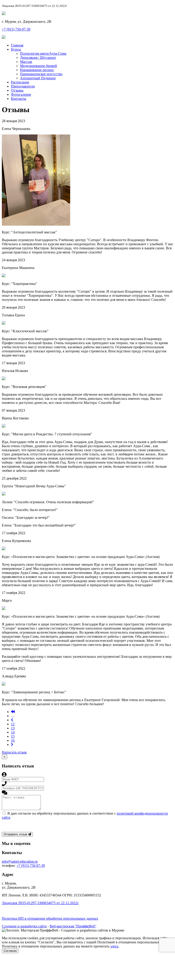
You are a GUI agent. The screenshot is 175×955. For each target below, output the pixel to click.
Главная (17, 45)
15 (13, 736)
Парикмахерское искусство (41, 74)
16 (13, 740)
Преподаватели (23, 86)
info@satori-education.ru (20, 861)
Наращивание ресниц (37, 70)
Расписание (20, 82)
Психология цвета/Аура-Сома (43, 53)
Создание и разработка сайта (24, 926)
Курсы (16, 49)
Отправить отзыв (16, 834)
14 (13, 732)
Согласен (10, 950)
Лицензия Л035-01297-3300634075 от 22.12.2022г (40, 903)
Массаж (26, 62)
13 (13, 728)
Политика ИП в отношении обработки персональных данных (50, 918)
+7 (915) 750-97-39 (16, 29)
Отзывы (17, 90)
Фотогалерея (21, 94)
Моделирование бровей (38, 66)
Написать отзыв (14, 752)
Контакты (18, 99)
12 (13, 724)
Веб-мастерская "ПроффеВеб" (73, 926)
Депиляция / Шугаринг (38, 57)
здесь (114, 946)
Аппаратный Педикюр (38, 78)
